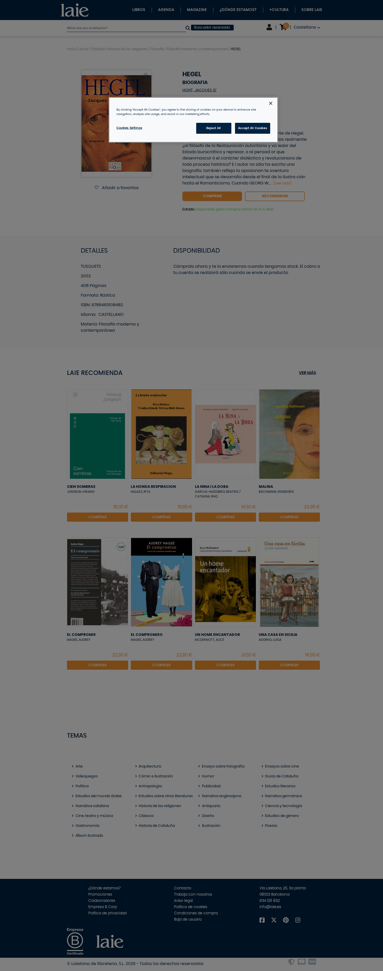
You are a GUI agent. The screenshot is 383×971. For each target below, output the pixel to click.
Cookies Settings (129, 127)
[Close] (270, 103)
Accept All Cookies (252, 128)
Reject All (213, 128)
